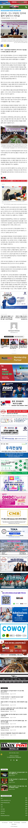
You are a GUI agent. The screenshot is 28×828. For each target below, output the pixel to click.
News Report (14, 824)
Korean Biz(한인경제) (5, 802)
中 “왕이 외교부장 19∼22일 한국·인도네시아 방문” (5, 346)
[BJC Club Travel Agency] (14, 547)
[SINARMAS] (14, 563)
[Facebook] (11, 760)
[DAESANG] (14, 648)
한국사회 (2, 813)
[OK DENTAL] (14, 433)
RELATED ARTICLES (8, 336)
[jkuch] (14, 664)
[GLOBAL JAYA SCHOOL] (14, 581)
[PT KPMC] (14, 416)
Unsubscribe (23, 822)
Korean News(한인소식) (5, 10)
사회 (2, 806)
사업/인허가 (16, 10)
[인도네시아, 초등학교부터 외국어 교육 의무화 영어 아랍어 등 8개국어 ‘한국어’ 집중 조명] (14, 342)
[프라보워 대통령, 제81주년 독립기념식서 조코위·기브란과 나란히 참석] (23, 342)
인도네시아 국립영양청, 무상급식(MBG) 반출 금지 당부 (13, 733)
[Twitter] (14, 760)
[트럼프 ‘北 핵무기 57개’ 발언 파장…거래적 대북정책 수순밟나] (4, 788)
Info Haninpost (5, 822)
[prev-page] (13, 351)
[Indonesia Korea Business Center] (14, 403)
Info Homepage (17, 822)
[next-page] (15, 351)
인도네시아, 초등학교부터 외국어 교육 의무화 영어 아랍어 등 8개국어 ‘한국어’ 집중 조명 (14, 347)
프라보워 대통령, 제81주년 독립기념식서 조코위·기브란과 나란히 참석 (23, 347)
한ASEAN (3, 811)
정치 (19, 10)
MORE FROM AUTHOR (19, 336)
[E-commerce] (14, 483)
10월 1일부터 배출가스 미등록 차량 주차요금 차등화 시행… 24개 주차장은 (7, 317)
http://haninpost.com (14, 332)
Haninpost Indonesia (6, 18)
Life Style (3, 809)
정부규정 (11, 10)
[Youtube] (17, 760)
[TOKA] (14, 532)
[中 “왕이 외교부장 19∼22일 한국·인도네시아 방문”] (5, 342)
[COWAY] (14, 631)
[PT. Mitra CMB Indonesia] (14, 517)
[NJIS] (14, 614)
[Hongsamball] (14, 390)
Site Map (10, 822)
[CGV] (14, 678)
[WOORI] (14, 450)
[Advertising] (14, 300)
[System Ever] (14, 466)
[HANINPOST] (14, 598)
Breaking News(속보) (5, 815)
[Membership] (14, 358)
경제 (2, 804)
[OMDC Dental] (14, 500)
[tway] (14, 2)
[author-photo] (14, 325)
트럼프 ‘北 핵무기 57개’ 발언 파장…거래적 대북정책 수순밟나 (18, 786)
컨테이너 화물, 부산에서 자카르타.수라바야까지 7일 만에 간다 (21, 317)
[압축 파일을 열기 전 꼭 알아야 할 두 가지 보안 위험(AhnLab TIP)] (4, 774)
